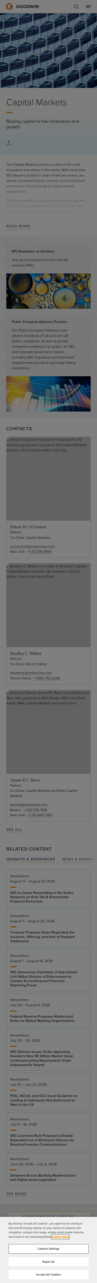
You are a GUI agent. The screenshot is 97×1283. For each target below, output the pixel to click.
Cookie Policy (60, 1237)
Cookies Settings (48, 1249)
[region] (48, 1250)
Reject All (48, 1262)
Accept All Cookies (48, 1274)
